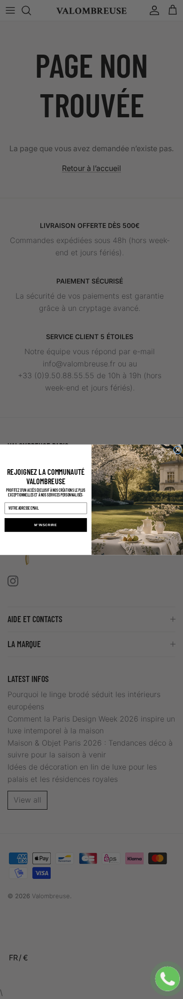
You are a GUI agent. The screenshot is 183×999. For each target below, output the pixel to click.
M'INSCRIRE (45, 525)
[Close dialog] (178, 450)
